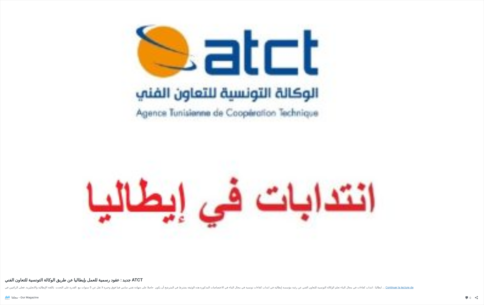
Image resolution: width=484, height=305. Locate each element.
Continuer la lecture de (399, 287)
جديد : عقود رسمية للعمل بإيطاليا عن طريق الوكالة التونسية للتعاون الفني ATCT (74, 279)
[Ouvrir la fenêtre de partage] (476, 296)
